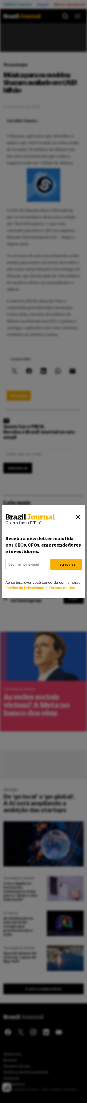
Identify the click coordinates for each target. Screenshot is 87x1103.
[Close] (78, 517)
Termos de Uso (62, 588)
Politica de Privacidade (24, 588)
